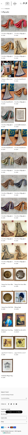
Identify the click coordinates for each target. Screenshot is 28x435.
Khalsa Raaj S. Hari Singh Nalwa (8, 330)
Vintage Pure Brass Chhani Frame (9, 284)
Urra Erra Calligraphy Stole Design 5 (10, 239)
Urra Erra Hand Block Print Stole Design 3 (11, 102)
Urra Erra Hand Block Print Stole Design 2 (11, 147)
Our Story (3, 411)
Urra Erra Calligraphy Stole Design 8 (10, 216)
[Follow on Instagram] (13, 404)
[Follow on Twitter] (11, 404)
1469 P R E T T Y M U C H (7, 353)
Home (2, 8)
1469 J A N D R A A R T (20, 353)
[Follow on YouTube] (16, 404)
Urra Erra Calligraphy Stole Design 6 (10, 33)
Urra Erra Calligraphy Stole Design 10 (10, 56)
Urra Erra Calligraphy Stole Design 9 (10, 124)
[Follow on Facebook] (8, 404)
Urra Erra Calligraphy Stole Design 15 (10, 193)
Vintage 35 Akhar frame (7, 79)
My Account (4, 414)
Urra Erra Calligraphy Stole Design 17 (10, 170)
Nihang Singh (17, 307)
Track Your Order (5, 409)
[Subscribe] (25, 398)
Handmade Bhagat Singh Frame (8, 375)
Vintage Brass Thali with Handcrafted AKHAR (12, 307)
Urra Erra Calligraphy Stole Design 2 (10, 261)
